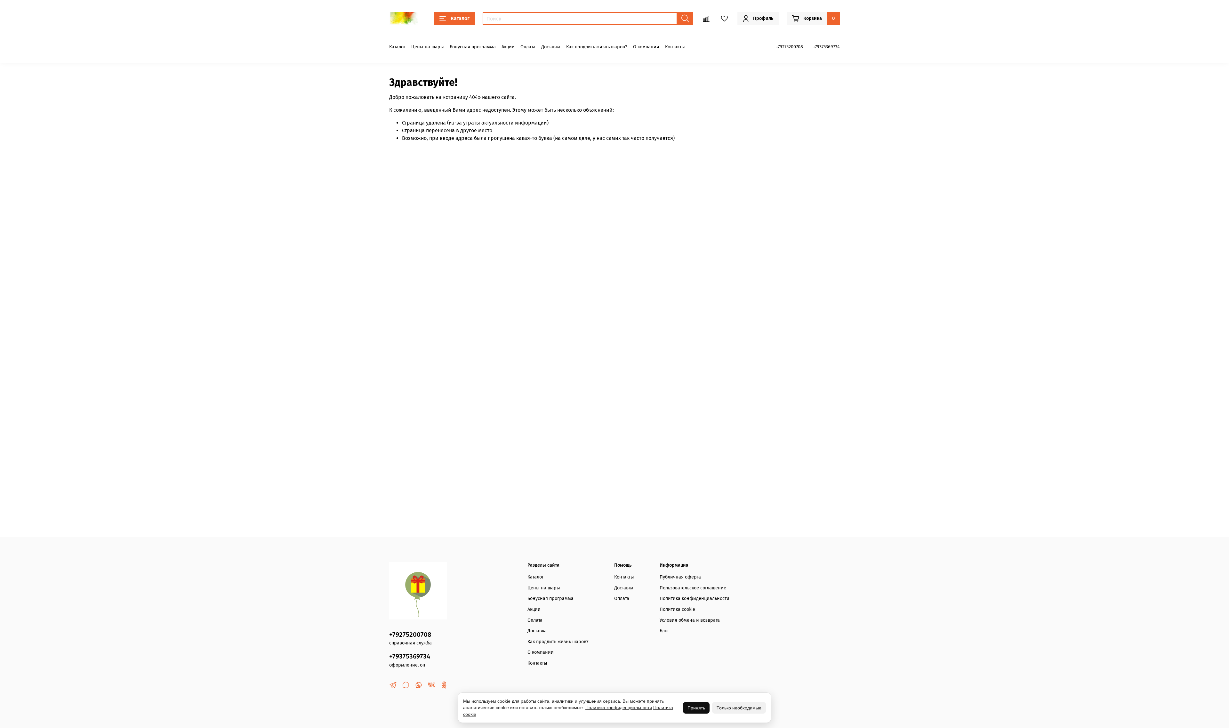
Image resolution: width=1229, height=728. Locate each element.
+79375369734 (826, 47)
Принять (696, 707)
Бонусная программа (473, 47)
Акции (508, 47)
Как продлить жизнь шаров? (596, 47)
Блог (664, 631)
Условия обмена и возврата (690, 620)
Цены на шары (427, 47)
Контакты (675, 47)
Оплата (527, 47)
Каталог (460, 18)
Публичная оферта (680, 577)
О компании (646, 47)
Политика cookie (677, 609)
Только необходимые (739, 707)
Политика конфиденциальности (694, 598)
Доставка (550, 47)
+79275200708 (789, 47)
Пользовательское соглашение (693, 588)
